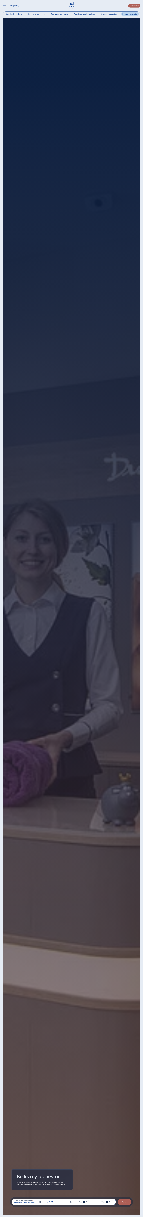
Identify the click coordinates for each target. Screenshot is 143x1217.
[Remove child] (112, 1202)
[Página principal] (71, 5)
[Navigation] (4, 6)
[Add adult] (84, 1202)
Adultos (79, 1202)
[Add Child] (107, 1202)
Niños (103, 1202)
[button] (119, 1211)
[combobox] (27, 1202)
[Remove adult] (89, 1202)
